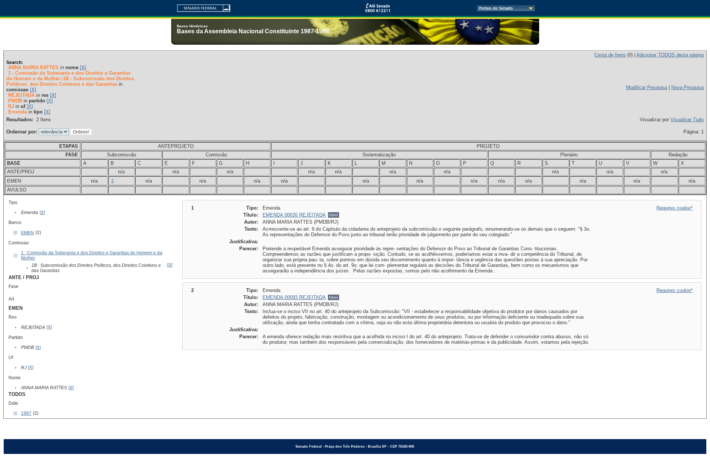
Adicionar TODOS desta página (670, 55)
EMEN (27, 232)
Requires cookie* (674, 208)
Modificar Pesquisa (646, 87)
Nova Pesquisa (687, 87)
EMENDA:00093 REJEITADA (294, 297)
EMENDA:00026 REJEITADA (294, 215)
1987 (26, 413)
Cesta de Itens (610, 55)
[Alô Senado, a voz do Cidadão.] (377, 11)
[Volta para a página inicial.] (200, 7)
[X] (83, 67)
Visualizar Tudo (687, 119)
